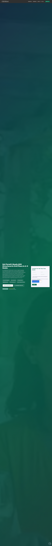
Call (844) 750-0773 (19, 285)
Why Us (42, 1)
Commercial (35, 1)
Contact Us (47, 1)
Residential (30, 1)
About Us (39, 1)
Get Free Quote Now (7, 285)
